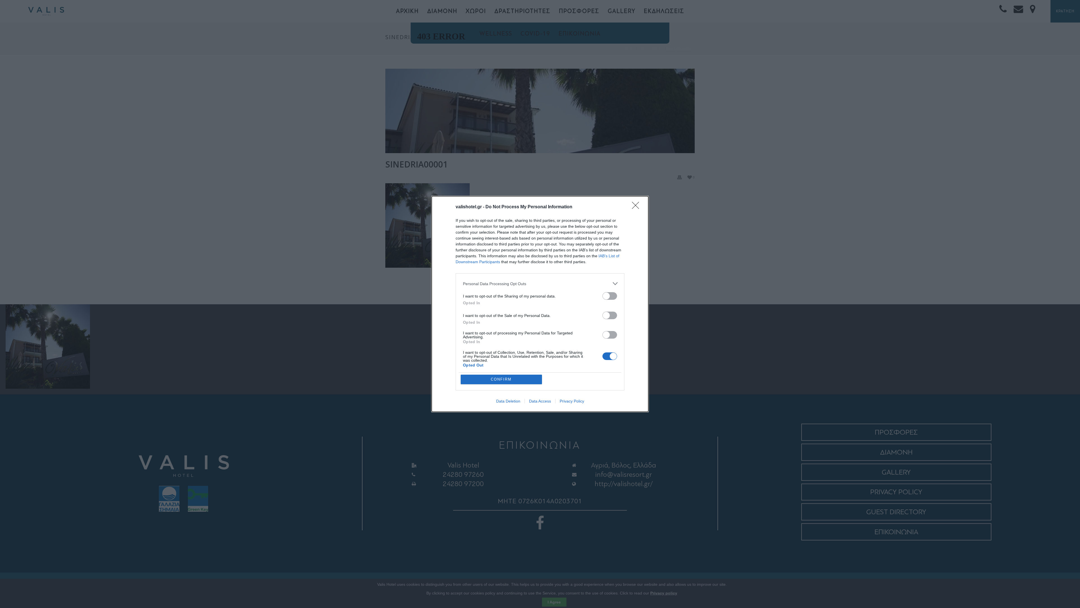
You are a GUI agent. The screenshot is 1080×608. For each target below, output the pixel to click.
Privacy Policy (572, 401)
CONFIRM (501, 379)
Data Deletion (508, 401)
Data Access (540, 401)
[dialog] (540, 304)
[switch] (609, 296)
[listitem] (540, 284)
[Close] (637, 207)
